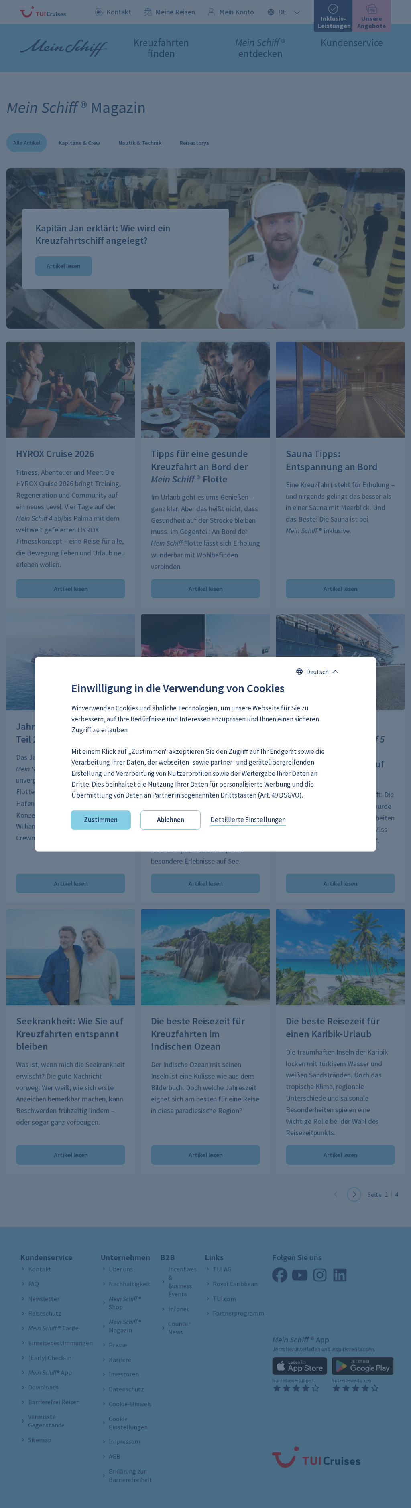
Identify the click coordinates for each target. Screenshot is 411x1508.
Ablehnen (170, 819)
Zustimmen (101, 819)
